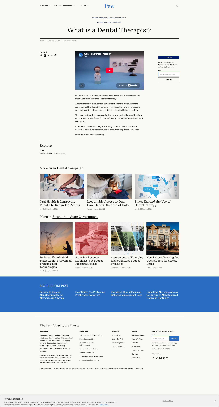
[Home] (59, 325)
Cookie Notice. (104, 405)
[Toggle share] (178, 49)
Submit (169, 80)
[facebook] (41, 55)
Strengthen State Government (75, 217)
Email (159, 70)
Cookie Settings (168, 401)
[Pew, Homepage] (109, 6)
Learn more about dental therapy (89, 134)
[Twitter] (164, 358)
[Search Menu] (177, 6)
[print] (55, 55)
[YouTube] (167, 358)
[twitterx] (48, 55)
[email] (51, 55)
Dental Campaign (70, 168)
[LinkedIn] (160, 358)
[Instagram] (156, 358)
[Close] (215, 400)
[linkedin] (45, 55)
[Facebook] (153, 358)
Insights (115, 331)
